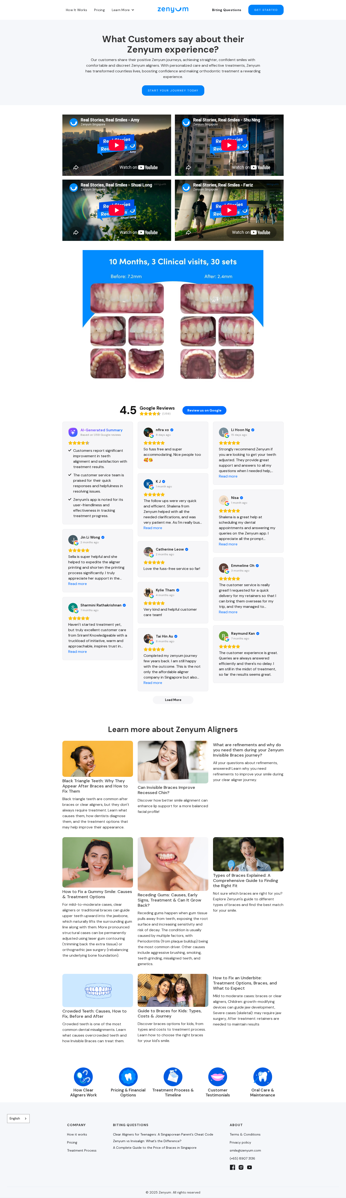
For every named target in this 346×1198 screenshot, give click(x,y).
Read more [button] (228, 476)
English (15, 1118)
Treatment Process (82, 1150)
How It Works (76, 10)
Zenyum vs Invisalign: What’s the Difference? (147, 1141)
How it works (77, 1134)
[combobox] (18, 1118)
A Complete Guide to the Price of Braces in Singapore (155, 1147)
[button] (123, 9)
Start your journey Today (173, 90)
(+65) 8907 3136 (242, 1158)
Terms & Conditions (245, 1134)
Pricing (99, 10)
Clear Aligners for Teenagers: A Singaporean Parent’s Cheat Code (163, 1134)
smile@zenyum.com (245, 1150)
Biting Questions (226, 10)
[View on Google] (148, 432)
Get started (266, 10)
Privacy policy (240, 1142)
